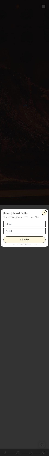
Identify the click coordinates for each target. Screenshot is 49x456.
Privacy (29, 245)
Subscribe (24, 239)
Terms (34, 245)
